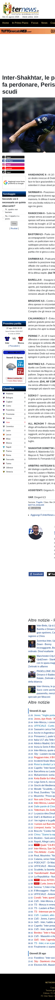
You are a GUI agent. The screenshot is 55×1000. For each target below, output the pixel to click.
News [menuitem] (44, 23)
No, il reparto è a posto (12, 217)
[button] (14, 223)
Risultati (14, 228)
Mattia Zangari (36, 505)
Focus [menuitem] (34, 23)
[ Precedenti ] (14, 346)
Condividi (37, 574)
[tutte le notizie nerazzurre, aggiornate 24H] (21, 8)
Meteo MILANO (14, 353)
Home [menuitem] (5, 23)
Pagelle (39, 502)
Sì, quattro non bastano (11, 210)
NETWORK (50, 982)
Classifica (8, 388)
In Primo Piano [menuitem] (20, 23)
